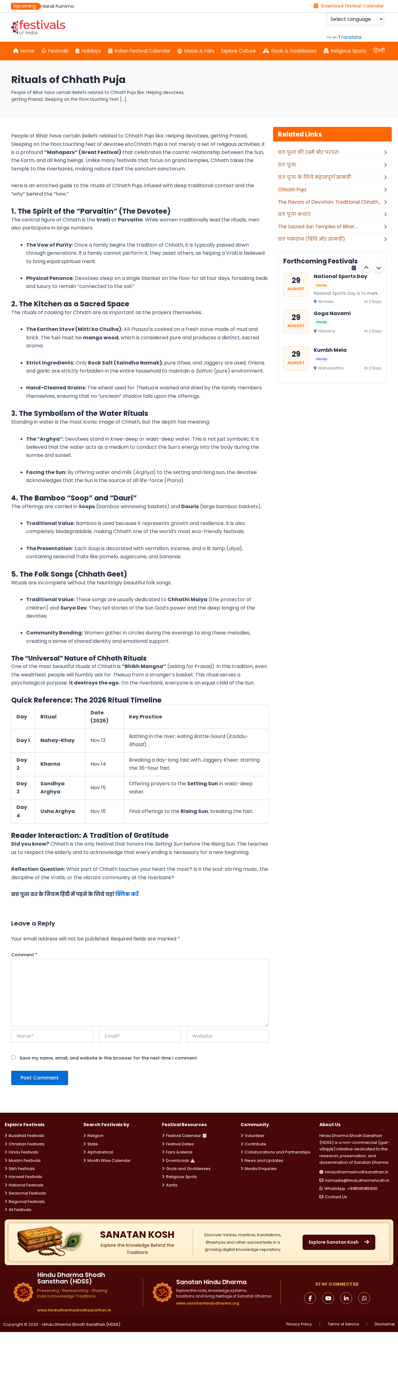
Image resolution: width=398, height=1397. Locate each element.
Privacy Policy (299, 1324)
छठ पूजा (287, 164)
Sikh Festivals (22, 1169)
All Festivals (20, 1210)
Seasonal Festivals (27, 1193)
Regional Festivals (27, 1201)
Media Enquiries (261, 1169)
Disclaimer (385, 1324)
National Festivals (26, 1185)
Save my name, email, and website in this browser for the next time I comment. (109, 1058)
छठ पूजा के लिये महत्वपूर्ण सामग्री (314, 177)
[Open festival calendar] (354, 267)
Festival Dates (180, 1144)
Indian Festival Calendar (142, 51)
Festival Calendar (183, 1136)
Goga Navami (332, 313)
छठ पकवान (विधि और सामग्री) (311, 239)
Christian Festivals (26, 1144)
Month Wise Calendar (109, 1160)
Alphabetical (100, 1152)
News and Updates (264, 1160)
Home (28, 51)
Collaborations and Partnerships (277, 1152)
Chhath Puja (292, 189)
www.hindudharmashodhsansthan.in (74, 1310)
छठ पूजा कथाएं (294, 214)
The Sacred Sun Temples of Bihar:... (318, 226)
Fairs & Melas (179, 1152)
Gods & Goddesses (294, 51)
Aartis (172, 1185)
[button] (366, 267)
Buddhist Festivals (26, 1136)
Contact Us (336, 1197)
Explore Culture (238, 51)
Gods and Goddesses (188, 1169)
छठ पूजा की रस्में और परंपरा (308, 152)
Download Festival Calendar (352, 6)
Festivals (58, 51)
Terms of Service (343, 1324)
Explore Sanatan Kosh (334, 1242)
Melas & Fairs (199, 51)
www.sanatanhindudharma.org (207, 1303)
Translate (350, 37)
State (92, 1144)
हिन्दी (379, 51)
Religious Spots (348, 51)
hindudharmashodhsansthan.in (356, 1172)
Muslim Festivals (25, 1160)
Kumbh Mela (330, 350)
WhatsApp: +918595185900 (350, 1188)
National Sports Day (340, 276)
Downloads (177, 1160)
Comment (24, 955)
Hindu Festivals (23, 1152)
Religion (95, 1136)
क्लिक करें (126, 894)
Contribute (255, 1144)
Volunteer (255, 1136)
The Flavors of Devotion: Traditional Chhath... (329, 202)
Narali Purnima (58, 6)
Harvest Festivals (25, 1177)
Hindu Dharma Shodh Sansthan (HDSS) (81, 1324)
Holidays (91, 51)
